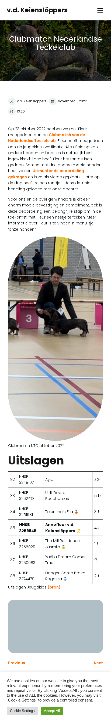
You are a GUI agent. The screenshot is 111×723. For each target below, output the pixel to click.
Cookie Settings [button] (22, 711)
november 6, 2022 (72, 101)
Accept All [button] (52, 711)
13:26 (21, 111)
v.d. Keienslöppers (31, 101)
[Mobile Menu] (100, 10)
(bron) (54, 587)
